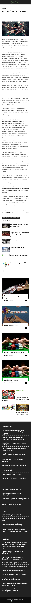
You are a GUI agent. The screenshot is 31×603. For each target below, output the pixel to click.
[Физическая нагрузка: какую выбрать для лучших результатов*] (6, 233)
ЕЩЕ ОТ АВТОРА (7, 220)
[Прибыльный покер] (15, 370)
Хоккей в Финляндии (17, 247)
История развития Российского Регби (14, 566)
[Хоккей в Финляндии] (6, 249)
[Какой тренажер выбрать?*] (6, 256)
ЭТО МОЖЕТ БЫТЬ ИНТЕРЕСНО (11, 218)
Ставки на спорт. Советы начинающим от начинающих (15, 470)
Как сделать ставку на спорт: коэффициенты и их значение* (22, 414)
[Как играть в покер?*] (15, 316)
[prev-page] (3, 271)
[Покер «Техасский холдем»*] (15, 343)
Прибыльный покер (11, 380)
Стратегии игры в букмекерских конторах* (12, 552)
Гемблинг (6, 539)
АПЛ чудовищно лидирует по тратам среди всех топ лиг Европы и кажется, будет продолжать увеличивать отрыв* (15, 545)
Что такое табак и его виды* (11, 489)
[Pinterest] (10, 17)
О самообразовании (16, 240)
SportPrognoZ (7, 426)
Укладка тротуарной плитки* (11, 504)
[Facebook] (3, 17)
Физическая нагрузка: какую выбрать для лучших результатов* (19, 234)
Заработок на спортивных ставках (13, 454)
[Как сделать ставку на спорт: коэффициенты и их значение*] (22, 407)
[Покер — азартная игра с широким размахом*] (15, 288)
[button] (2, 2)
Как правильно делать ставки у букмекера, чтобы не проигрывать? (14, 438)
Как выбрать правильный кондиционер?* (15, 499)
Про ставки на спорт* (8, 212)
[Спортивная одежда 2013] (6, 264)
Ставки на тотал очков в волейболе (14, 478)
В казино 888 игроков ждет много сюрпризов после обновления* (22, 399)
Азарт (5, 511)
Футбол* (26, 212)
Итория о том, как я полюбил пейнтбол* (12, 494)
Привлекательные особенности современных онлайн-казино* (12, 525)
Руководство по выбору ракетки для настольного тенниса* (14, 584)
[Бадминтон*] (8, 407)
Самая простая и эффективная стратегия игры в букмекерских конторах (12, 459)
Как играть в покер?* (11, 325)
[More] (25, 17)
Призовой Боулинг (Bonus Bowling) (13, 570)
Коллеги (5, 486)
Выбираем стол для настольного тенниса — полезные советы (13, 578)
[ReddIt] (14, 17)
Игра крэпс (5, 400)
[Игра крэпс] (8, 394)
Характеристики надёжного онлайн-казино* (14, 519)
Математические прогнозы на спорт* (14, 563)
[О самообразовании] (6, 241)
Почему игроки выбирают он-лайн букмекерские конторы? (13, 590)
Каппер (6, 300)
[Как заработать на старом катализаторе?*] (6, 226)
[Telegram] (17, 17)
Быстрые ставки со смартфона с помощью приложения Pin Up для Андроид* (13, 432)
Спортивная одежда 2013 (18, 263)
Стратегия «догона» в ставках (12, 474)
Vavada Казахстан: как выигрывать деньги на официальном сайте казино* (15, 530)
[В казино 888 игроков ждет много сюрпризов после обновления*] (22, 393)
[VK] (21, 17)
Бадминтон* (5, 411)
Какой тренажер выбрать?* (19, 255)
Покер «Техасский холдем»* (14, 353)
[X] (6, 17)
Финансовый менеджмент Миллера (14, 465)
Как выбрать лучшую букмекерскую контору (14, 444)
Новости (3, 8)
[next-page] (5, 271)
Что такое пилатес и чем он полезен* (14, 574)
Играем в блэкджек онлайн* (11, 515)
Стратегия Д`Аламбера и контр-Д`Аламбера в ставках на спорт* (13, 558)
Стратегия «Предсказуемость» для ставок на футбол (14, 449)
